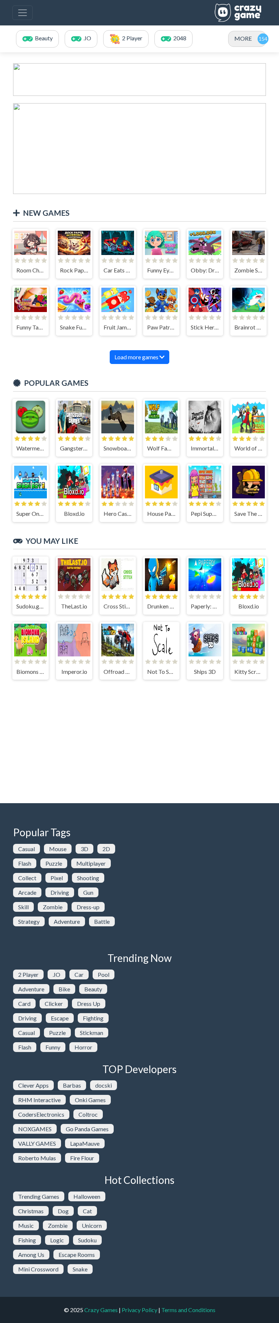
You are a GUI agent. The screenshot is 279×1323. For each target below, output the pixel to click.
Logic (57, 1240)
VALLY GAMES (37, 1143)
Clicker (54, 1003)
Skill (23, 906)
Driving (59, 892)
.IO (56, 974)
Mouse (57, 848)
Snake (80, 1269)
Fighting (93, 1018)
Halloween (86, 1196)
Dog (63, 1210)
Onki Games (90, 1099)
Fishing (27, 1240)
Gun (88, 892)
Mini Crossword (38, 1269)
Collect (27, 877)
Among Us (31, 1254)
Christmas (31, 1210)
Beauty (93, 989)
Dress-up (88, 906)
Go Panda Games (87, 1128)
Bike (64, 989)
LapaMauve (85, 1143)
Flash (24, 863)
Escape (60, 1018)
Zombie (52, 906)
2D (106, 848)
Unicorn (92, 1225)
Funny (52, 1047)
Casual (26, 848)
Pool (103, 974)
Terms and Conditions (188, 1309)
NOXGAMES (35, 1128)
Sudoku (87, 1240)
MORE (243, 38)
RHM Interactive (39, 1099)
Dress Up (88, 1003)
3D (84, 848)
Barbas (72, 1085)
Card (24, 1003)
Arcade (27, 892)
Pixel (56, 877)
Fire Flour (82, 1157)
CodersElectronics (41, 1114)
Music (26, 1225)
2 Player (28, 974)
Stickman (91, 1032)
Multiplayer (91, 863)
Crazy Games (101, 1309)
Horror (83, 1047)
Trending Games (38, 1196)
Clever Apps (33, 1085)
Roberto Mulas (37, 1157)
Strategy (29, 921)
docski (103, 1085)
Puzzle (53, 863)
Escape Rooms (76, 1254)
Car (79, 974)
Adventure (67, 921)
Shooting (88, 877)
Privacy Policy (139, 1309)
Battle (102, 921)
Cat (87, 1210)
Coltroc (88, 1114)
